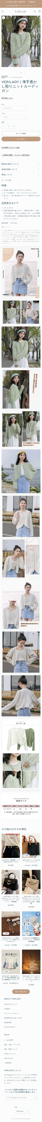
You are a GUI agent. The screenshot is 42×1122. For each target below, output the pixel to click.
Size (3, 104)
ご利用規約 (8, 1063)
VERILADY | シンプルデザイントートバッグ (31, 861)
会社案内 (7, 1009)
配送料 (3, 77)
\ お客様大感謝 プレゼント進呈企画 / (16, 155)
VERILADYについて (10, 1004)
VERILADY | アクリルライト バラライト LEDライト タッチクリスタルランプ (31, 978)
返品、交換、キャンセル (12, 1044)
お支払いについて (10, 1053)
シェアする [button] (7, 180)
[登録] (35, 1097)
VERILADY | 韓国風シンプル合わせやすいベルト (11, 861)
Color (3, 113)
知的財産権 (8, 1022)
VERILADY (18, 1118)
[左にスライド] (16, 73)
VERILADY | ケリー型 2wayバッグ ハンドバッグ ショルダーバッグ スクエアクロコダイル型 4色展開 (31, 900)
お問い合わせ (8, 1058)
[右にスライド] (25, 73)
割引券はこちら (7, 98)
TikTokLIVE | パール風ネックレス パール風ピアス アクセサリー (11, 939)
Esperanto (20, 1111)
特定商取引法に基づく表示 (13, 1018)
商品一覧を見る (21, 992)
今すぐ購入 (21, 139)
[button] (2, 11)
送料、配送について (10, 1049)
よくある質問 (8, 1040)
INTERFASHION (9, 1027)
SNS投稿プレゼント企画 (10, 147)
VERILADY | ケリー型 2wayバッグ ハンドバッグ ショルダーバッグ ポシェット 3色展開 (11, 899)
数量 (3, 122)
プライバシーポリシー (11, 1013)
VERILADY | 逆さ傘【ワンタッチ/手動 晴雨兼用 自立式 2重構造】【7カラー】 (11, 977)
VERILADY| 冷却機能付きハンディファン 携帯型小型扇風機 (31, 939)
